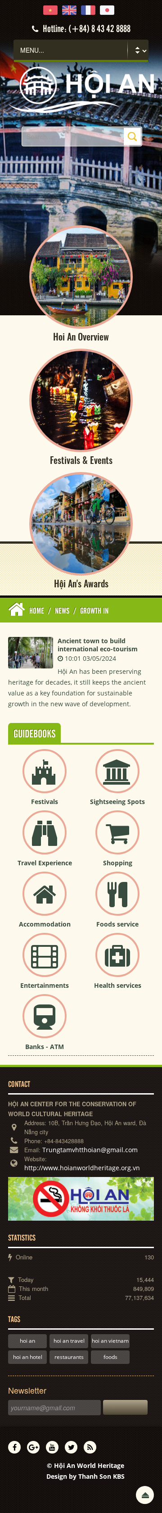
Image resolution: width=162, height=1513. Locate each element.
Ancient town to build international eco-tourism (98, 644)
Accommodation (45, 924)
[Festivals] (44, 778)
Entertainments (44, 985)
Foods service (117, 924)
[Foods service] (117, 901)
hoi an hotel (27, 1357)
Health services (117, 985)
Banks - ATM (44, 1046)
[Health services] (117, 962)
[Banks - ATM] (44, 1023)
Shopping (117, 863)
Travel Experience (45, 863)
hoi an (27, 1341)
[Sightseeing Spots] (117, 778)
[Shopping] (117, 840)
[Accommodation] (44, 901)
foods (110, 1357)
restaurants (69, 1357)
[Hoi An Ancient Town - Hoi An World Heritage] (81, 89)
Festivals (44, 801)
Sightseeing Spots (117, 801)
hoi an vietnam (110, 1341)
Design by (85, 1476)
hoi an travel (69, 1341)
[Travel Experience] (44, 840)
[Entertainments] (44, 962)
